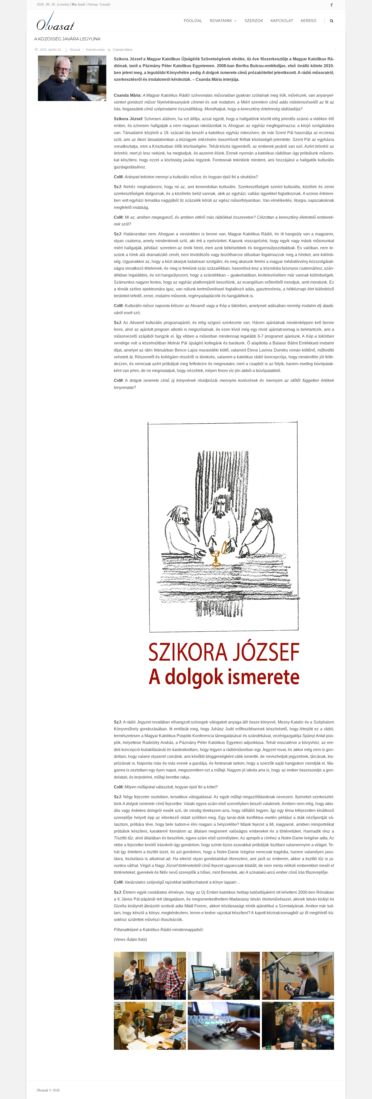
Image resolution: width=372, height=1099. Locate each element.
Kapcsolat (282, 20)
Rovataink (221, 20)
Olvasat (42, 1090)
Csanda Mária (122, 50)
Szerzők (254, 20)
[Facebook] (331, 5)
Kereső (308, 20)
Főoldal (193, 20)
